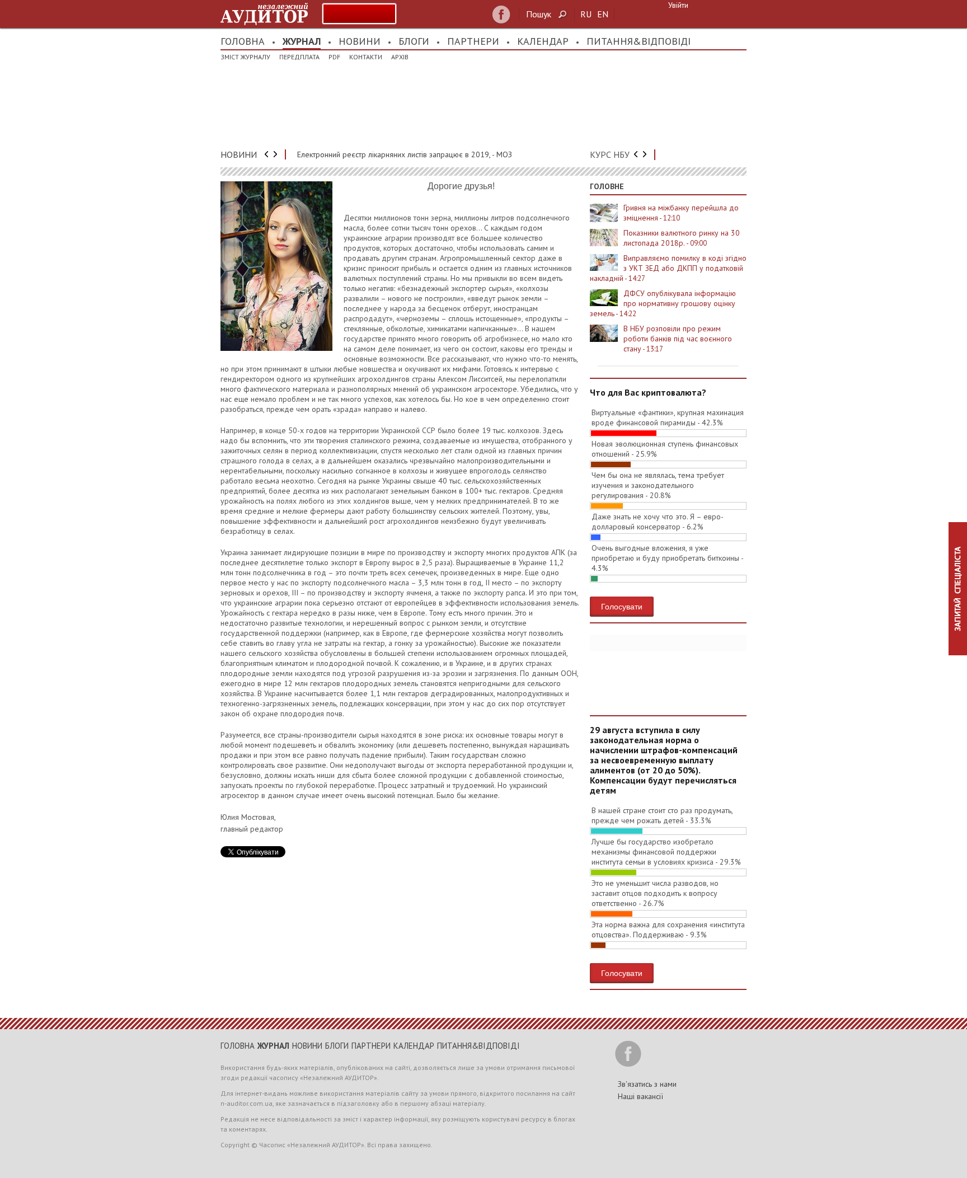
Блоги (413, 41)
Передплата (299, 57)
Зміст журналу (245, 57)
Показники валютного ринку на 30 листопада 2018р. (681, 238)
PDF (334, 57)
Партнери (473, 41)
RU (586, 14)
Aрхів (400, 57)
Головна (242, 41)
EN (602, 14)
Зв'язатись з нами (647, 1084)
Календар (543, 41)
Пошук (538, 14)
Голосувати (621, 606)
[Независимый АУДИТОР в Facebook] (501, 15)
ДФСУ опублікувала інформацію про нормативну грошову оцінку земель (663, 303)
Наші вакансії (640, 1096)
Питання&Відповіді (638, 41)
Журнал (302, 41)
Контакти (365, 57)
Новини (360, 41)
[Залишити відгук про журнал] (359, 13)
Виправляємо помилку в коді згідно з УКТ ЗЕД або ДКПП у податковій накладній (668, 268)
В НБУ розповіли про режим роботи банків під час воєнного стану (677, 338)
